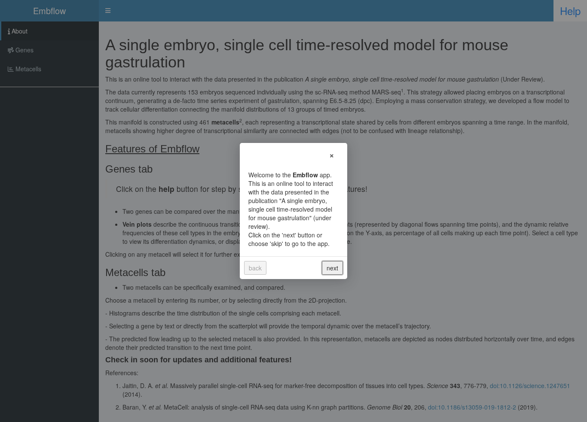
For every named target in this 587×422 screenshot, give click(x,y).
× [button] (331, 154)
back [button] (255, 268)
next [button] (332, 268)
